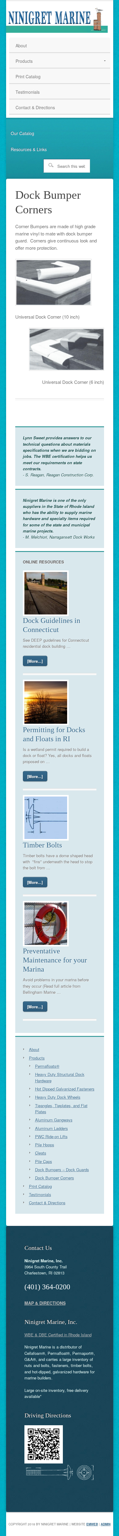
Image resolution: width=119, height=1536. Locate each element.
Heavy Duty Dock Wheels (58, 1097)
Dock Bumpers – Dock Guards (62, 1169)
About (34, 1049)
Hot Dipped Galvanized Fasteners (65, 1089)
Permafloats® (47, 1066)
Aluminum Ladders (51, 1128)
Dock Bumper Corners (54, 1178)
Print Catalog (40, 1186)
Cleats (40, 1153)
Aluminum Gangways (54, 1120)
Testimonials (40, 1194)
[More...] (35, 661)
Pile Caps (43, 1161)
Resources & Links (29, 149)
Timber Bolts (42, 845)
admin (105, 1524)
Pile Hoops (44, 1145)
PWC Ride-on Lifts (51, 1136)
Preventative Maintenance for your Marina (55, 960)
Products (37, 1058)
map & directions (45, 1303)
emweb (92, 1524)
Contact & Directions (47, 1203)
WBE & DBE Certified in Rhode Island (58, 1335)
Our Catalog (22, 133)
